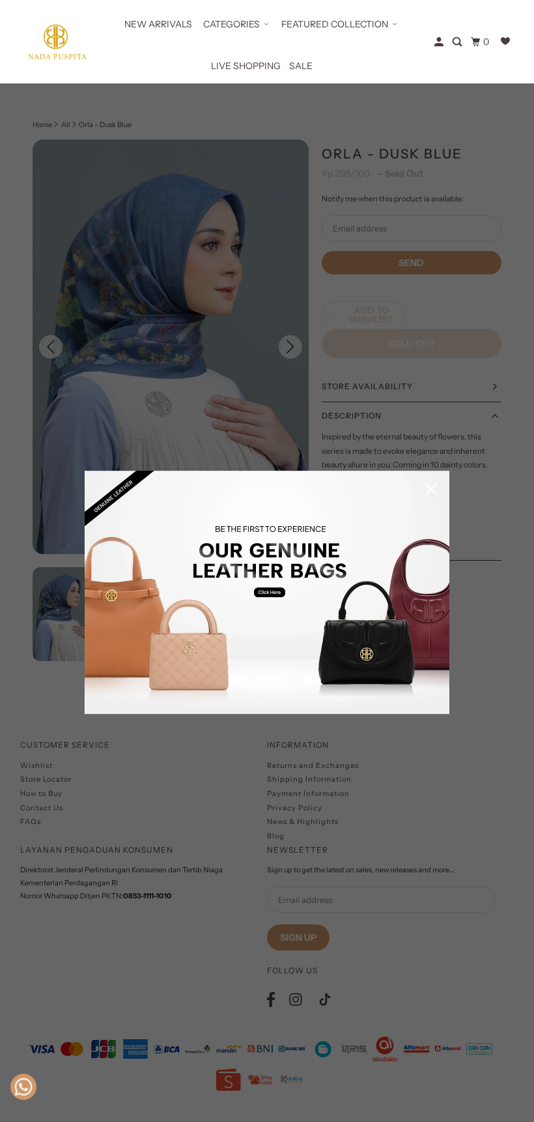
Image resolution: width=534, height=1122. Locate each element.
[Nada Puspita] (56, 41)
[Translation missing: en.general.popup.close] (431, 490)
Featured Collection (334, 24)
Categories (231, 24)
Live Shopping (246, 66)
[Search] (458, 42)
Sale (301, 66)
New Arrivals (158, 24)
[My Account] (440, 42)
